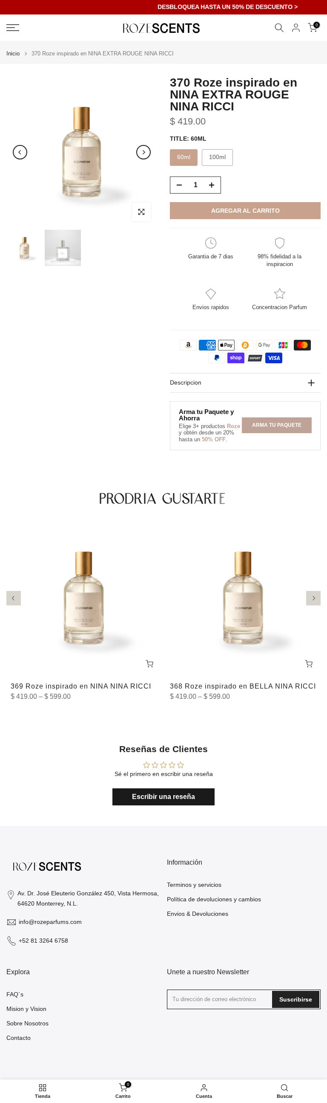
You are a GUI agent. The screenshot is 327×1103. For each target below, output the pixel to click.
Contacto (18, 1037)
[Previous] (20, 152)
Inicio (13, 53)
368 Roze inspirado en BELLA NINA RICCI (243, 686)
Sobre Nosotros (27, 1023)
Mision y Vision (26, 1008)
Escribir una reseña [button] (163, 796)
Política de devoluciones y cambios (214, 899)
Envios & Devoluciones (197, 913)
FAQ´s (14, 994)
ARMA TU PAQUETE (276, 425)
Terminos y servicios (194, 884)
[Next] (143, 152)
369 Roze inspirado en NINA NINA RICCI (81, 686)
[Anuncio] (164, 7)
